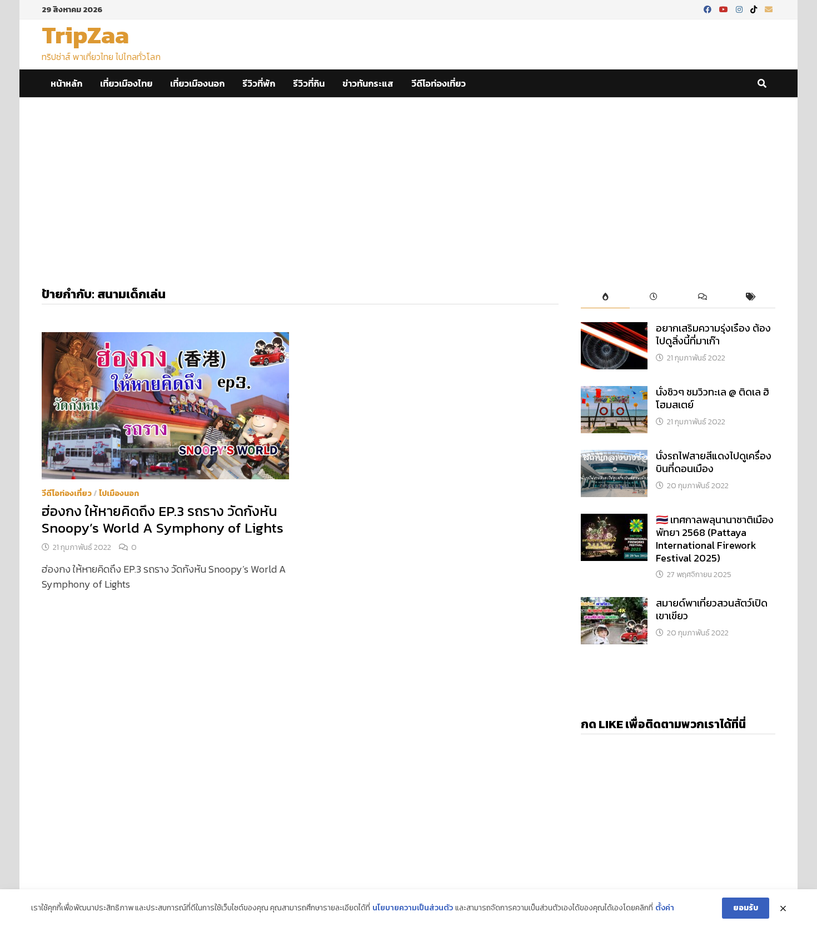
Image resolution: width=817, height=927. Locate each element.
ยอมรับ (745, 908)
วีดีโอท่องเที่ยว (438, 83)
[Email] (768, 8)
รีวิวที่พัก (258, 83)
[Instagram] (740, 8)
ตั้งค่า (664, 908)
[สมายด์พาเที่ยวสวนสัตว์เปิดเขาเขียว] (614, 604)
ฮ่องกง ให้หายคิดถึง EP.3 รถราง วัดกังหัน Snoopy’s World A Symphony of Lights (162, 519)
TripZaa (85, 35)
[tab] (605, 297)
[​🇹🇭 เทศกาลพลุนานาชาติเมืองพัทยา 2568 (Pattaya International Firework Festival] (614, 521)
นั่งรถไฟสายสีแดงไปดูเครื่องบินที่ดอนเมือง (713, 462)
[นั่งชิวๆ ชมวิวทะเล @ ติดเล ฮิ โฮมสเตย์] (614, 393)
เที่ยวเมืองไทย (126, 83)
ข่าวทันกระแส (367, 83)
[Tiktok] (755, 8)
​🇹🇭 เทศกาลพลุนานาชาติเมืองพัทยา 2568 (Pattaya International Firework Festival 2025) (715, 538)
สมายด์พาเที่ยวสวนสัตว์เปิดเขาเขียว (712, 609)
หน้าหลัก (66, 83)
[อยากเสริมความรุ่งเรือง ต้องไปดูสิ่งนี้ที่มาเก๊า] (614, 329)
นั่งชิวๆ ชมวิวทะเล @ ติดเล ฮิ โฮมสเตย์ (712, 398)
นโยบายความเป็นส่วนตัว (412, 908)
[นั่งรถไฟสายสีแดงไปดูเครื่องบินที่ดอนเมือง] (614, 457)
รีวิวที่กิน (309, 83)
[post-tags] (751, 297)
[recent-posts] (654, 297)
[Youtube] (724, 8)
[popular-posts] (605, 297)
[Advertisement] (408, 181)
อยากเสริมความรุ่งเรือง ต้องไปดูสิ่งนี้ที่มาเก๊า (713, 334)
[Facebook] (708, 8)
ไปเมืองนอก (119, 493)
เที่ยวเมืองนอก (197, 83)
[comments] (702, 297)
